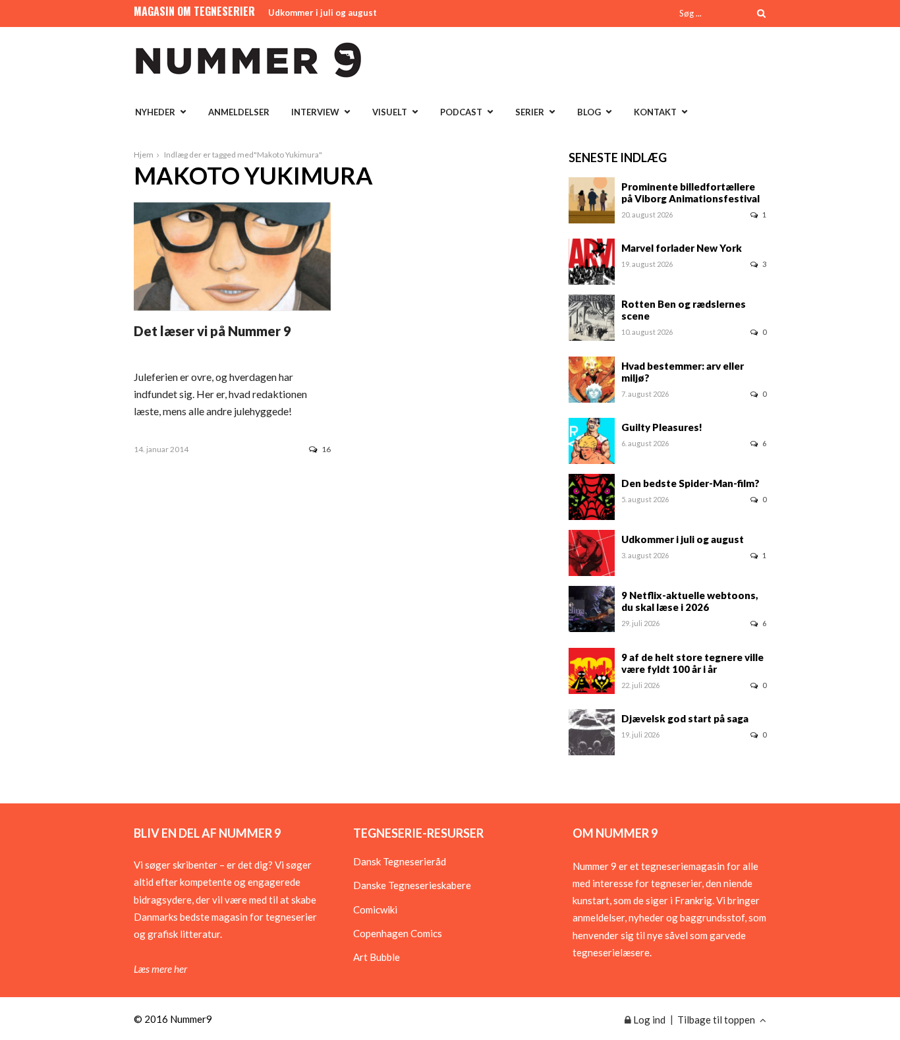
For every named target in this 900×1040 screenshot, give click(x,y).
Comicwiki (375, 909)
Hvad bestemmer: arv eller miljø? (682, 372)
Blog (589, 112)
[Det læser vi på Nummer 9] (232, 306)
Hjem (144, 154)
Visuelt (389, 112)
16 (326, 449)
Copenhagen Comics (397, 933)
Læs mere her (160, 969)
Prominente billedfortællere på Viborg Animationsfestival (690, 192)
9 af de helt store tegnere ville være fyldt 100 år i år (692, 663)
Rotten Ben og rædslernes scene (683, 310)
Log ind (648, 1020)
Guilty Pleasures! (661, 427)
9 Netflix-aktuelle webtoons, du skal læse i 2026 (689, 601)
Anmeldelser (238, 112)
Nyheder (155, 112)
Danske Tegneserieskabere (412, 885)
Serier (529, 112)
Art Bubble (376, 957)
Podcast (461, 112)
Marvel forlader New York (681, 248)
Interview (315, 112)
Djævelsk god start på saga (684, 718)
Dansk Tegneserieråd (399, 861)
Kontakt (655, 112)
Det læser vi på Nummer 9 (212, 331)
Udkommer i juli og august (322, 12)
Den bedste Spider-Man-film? (690, 483)
